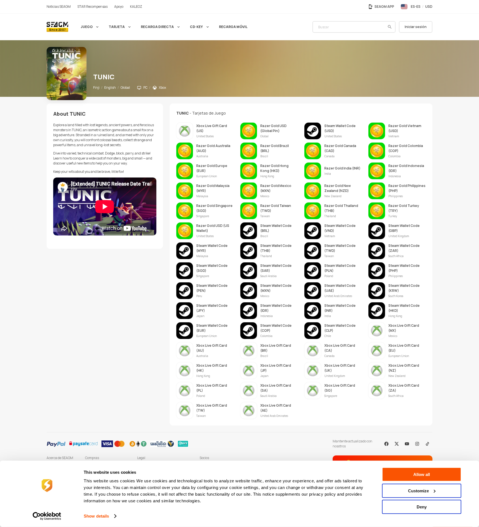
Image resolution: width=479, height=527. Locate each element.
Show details (96, 516)
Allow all (421, 474)
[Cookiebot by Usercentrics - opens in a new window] (47, 516)
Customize (418, 490)
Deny (422, 507)
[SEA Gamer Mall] (57, 27)
